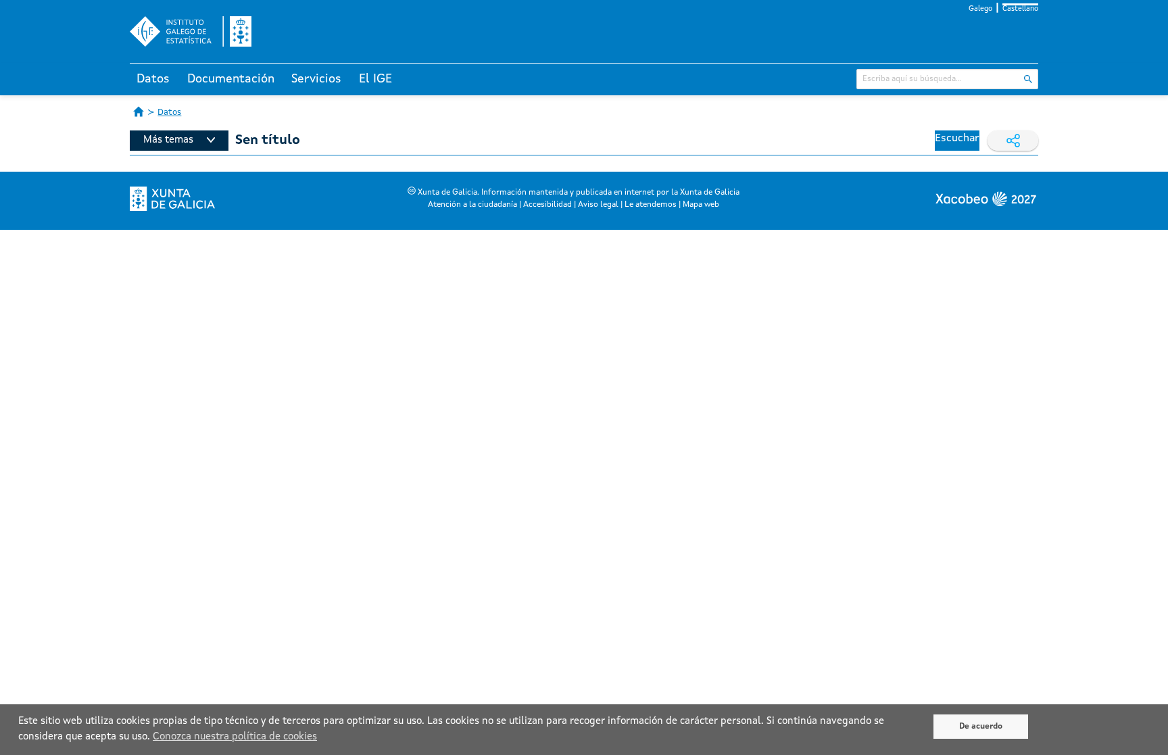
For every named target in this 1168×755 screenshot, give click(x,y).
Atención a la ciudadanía (472, 205)
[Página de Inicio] (138, 111)
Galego (980, 9)
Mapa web (701, 205)
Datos (153, 79)
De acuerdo (980, 727)
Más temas (168, 140)
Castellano (1020, 9)
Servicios (316, 79)
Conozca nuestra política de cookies (235, 737)
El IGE (375, 79)
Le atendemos (651, 205)
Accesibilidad (547, 205)
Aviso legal (598, 205)
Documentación (230, 79)
